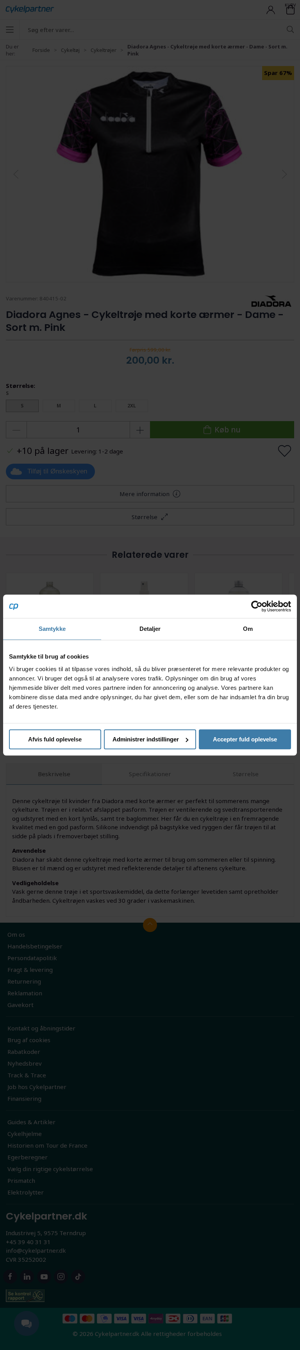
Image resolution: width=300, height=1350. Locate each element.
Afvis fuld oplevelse (55, 739)
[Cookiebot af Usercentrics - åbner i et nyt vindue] (257, 606)
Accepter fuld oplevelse (245, 739)
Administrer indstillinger (145, 739)
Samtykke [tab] (52, 628)
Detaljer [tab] (150, 628)
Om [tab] (248, 628)
